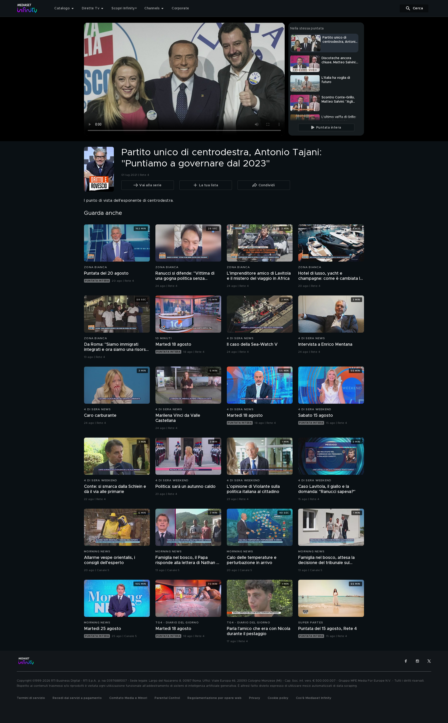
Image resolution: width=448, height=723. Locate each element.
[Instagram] (417, 661)
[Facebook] (406, 661)
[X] (429, 661)
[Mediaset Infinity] (27, 8)
